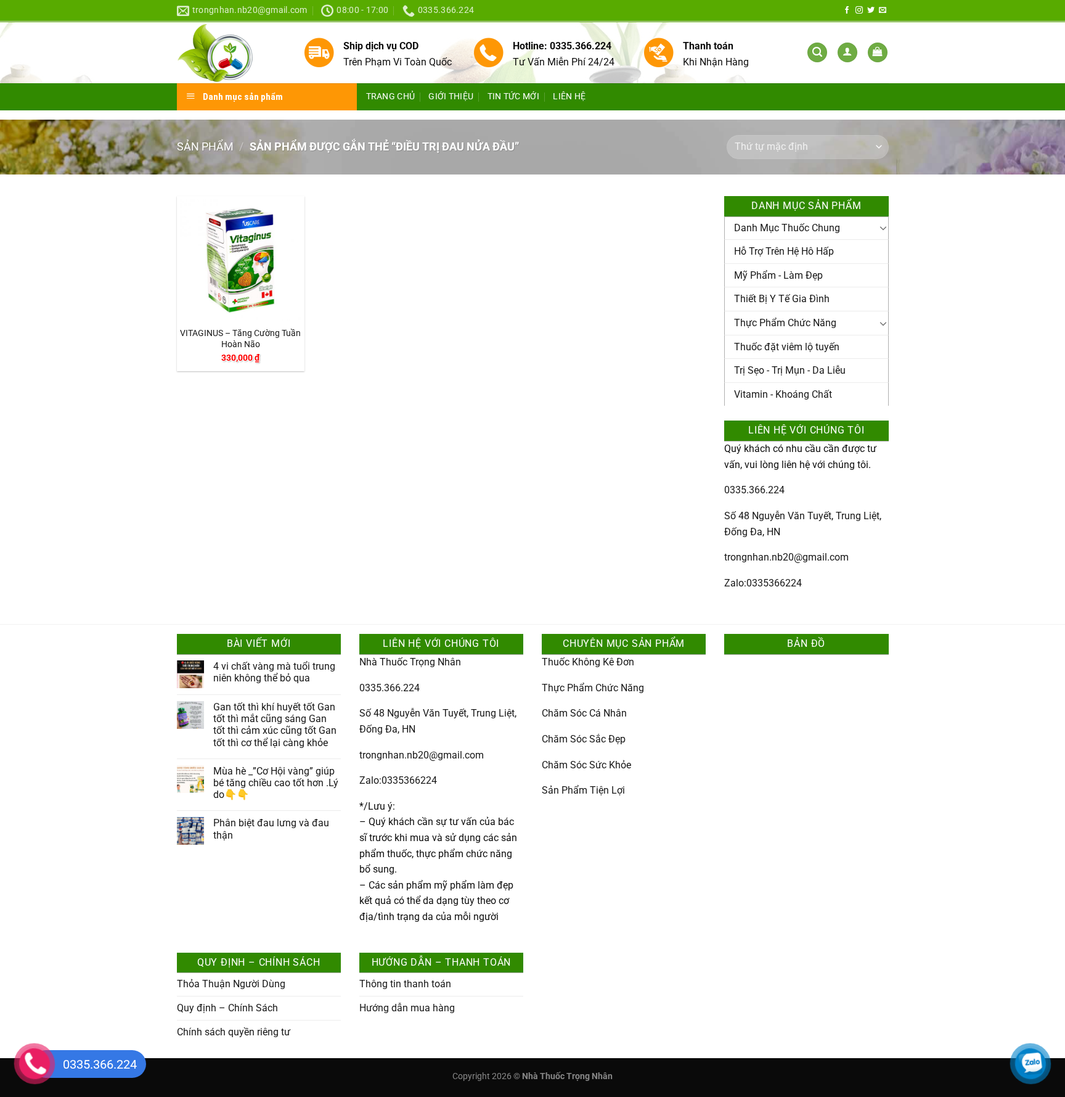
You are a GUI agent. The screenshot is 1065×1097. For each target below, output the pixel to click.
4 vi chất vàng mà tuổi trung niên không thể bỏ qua (274, 672)
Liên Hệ (569, 96)
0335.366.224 (754, 490)
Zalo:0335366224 (763, 583)
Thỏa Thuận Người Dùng (231, 984)
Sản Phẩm (205, 146)
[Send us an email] (882, 10)
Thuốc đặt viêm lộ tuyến (786, 347)
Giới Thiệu (450, 96)
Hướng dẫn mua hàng (407, 1008)
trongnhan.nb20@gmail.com (786, 557)
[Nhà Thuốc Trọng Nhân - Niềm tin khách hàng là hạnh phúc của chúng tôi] (231, 52)
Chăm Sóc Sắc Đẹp (584, 739)
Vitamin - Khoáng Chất (783, 394)
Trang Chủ (390, 96)
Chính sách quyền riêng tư (233, 1032)
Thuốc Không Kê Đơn (588, 662)
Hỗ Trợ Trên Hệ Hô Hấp (784, 251)
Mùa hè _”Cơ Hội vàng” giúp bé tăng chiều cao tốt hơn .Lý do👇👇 (275, 782)
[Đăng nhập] (847, 53)
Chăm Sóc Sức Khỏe (586, 765)
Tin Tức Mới (513, 96)
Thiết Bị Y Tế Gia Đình (782, 299)
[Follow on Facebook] (847, 10)
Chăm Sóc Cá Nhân (584, 713)
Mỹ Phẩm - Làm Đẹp (778, 275)
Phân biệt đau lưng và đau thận (271, 828)
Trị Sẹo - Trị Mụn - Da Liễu (790, 370)
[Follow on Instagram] (859, 10)
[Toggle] (883, 227)
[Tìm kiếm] (817, 53)
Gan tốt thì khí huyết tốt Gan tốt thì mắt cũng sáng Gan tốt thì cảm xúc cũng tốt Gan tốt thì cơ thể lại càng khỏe (275, 725)
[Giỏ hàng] (878, 53)
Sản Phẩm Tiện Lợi (583, 790)
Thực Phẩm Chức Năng (785, 323)
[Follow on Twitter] (871, 10)
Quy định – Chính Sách (227, 1008)
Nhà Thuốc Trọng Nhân (410, 662)
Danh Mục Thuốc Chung (787, 228)
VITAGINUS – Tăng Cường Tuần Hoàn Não (240, 339)
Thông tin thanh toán (405, 984)
